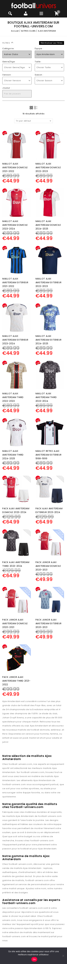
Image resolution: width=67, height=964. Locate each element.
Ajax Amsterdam (42, 780)
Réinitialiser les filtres (52, 43)
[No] (63, 955)
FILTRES (6, 42)
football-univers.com (20, 764)
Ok (34, 959)
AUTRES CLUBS (28, 31)
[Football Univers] (33, 5)
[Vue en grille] (31, 108)
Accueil (15, 31)
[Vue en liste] (36, 108)
